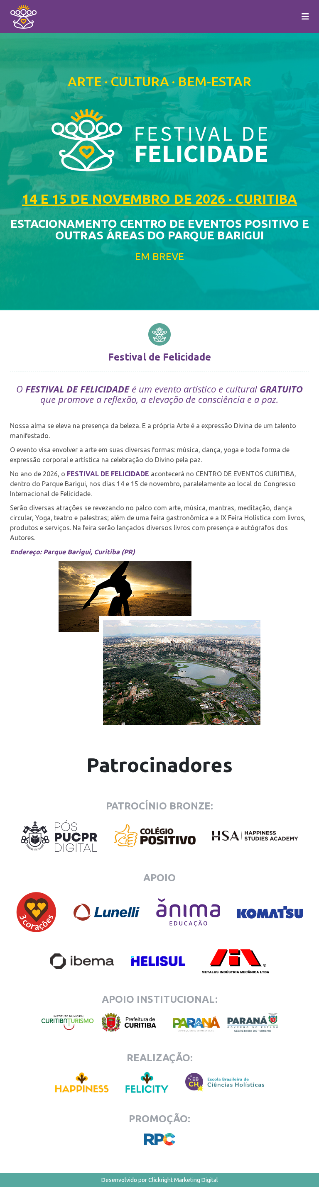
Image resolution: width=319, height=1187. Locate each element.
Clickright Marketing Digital (183, 1180)
